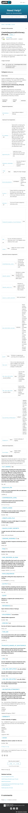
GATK (2, 24)
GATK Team (9, 37)
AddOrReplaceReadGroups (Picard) (9, 779)
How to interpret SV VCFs (7, 776)
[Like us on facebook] (14, 808)
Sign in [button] (23, 2)
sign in (6, 799)
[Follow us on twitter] (11, 808)
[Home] (6, 2)
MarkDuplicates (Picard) (7, 787)
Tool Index (8, 24)
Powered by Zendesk (22, 811)
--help (3, 171)
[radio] (10, 764)
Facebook (2, 756)
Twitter (5, 756)
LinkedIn (7, 756)
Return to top (5, 746)
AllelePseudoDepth (6, 781)
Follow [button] (11, 34)
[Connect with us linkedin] (17, 808)
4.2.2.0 (13, 24)
